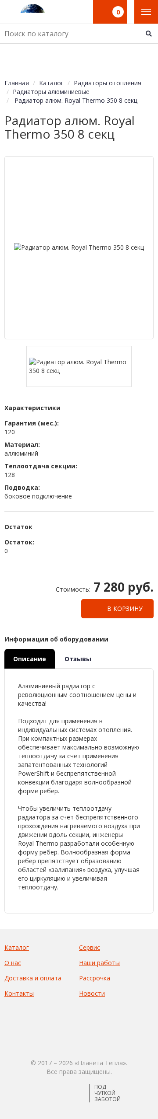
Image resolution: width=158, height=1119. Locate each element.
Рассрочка (94, 978)
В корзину (124, 608)
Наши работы (99, 963)
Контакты (19, 993)
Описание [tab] (29, 659)
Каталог (16, 947)
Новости (92, 993)
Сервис (89, 947)
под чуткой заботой (107, 1093)
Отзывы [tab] (78, 659)
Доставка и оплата (32, 978)
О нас (12, 963)
